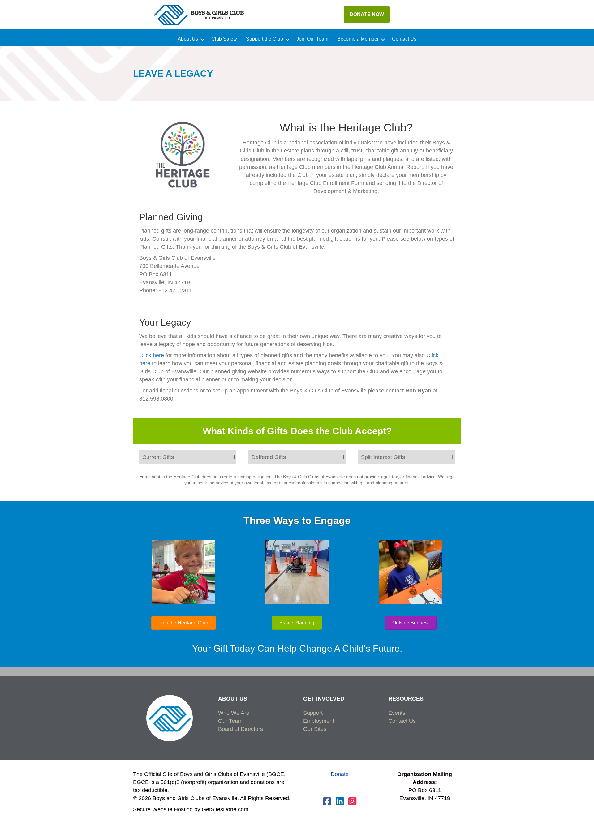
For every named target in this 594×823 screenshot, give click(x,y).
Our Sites (314, 729)
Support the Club (264, 38)
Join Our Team (312, 38)
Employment (318, 721)
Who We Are (233, 713)
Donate (340, 774)
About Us (188, 38)
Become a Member (358, 38)
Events (396, 713)
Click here (151, 355)
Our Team (230, 721)
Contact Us (404, 38)
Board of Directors (240, 729)
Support (313, 713)
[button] (202, 39)
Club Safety (224, 38)
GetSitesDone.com (225, 809)
